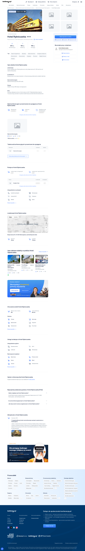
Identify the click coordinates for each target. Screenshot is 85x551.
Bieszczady (16, 498)
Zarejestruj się (22, 518)
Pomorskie (28, 483)
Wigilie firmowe (42, 56)
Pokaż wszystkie (11, 203)
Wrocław (10, 483)
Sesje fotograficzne (15, 53)
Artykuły (9, 520)
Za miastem (28, 498)
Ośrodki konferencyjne (69, 485)
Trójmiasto (16, 495)
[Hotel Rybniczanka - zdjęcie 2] (51, 15)
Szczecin (10, 488)
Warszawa (10, 480)
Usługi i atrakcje (50, 5)
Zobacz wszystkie (42, 251)
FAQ (62, 5)
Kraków (16, 480)
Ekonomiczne (14, 56)
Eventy (53, 480)
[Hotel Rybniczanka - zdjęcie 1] (24, 21)
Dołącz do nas (49, 526)
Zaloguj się (21, 520)
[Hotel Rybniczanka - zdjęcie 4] (51, 26)
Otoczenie (42, 5)
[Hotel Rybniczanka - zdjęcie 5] (69, 26)
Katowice (16, 485)
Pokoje (28, 5)
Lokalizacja (35, 5)
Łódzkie (27, 485)
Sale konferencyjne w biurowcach (72, 483)
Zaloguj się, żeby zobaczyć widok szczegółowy (27, 114)
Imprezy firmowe (47, 483)
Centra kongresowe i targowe (71, 488)
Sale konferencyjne (21, 5)
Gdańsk (10, 485)
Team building (47, 485)
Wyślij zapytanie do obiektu (65, 36)
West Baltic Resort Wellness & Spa (40, 265)
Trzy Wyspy (24, 265)
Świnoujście (20, 39)
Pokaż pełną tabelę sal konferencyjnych (17, 156)
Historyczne (53, 495)
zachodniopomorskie (28, 39)
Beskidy (10, 498)
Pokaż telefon (66, 53)
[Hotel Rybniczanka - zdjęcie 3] (69, 15)
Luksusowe (54, 498)
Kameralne (46, 495)
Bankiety (55, 483)
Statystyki (21, 523)
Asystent (21, 521)
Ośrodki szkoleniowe (69, 496)
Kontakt (9, 521)
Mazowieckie (36, 480)
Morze (27, 495)
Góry (32, 495)
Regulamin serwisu (59, 543)
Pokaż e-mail (66, 56)
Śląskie (34, 483)
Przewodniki (9, 523)
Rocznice (35, 56)
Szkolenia (59, 480)
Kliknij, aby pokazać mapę (27, 224)
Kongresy (29, 56)
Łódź (21, 483)
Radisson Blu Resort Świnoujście (11, 266)
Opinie (57, 5)
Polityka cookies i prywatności (71, 543)
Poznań (15, 483)
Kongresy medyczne (41, 53)
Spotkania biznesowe (48, 488)
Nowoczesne (22, 56)
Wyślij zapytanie (14, 290)
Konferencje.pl (10, 8)
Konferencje (46, 480)
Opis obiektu (11, 5)
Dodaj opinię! (31, 379)
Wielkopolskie (35, 485)
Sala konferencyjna (12, 134)
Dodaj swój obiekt (35, 518)
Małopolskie (28, 488)
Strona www (66, 59)
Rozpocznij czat (25, 290)
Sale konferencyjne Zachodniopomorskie (25, 8)
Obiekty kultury (68, 493)
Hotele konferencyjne (12, 34)
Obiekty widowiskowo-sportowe (71, 490)
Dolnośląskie (29, 480)
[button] (40, 2)
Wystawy (24, 53)
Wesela (12, 58)
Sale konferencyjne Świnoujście (43, 8)
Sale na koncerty (31, 53)
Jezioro (37, 495)
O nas (8, 518)
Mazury (9, 495)
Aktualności (68, 5)
